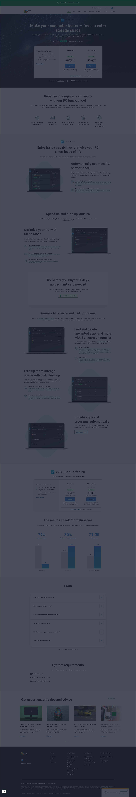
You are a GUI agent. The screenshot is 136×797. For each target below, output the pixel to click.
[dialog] (68, 398)
